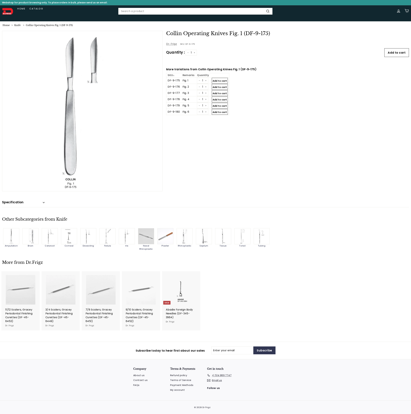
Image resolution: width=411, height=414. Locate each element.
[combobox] (195, 11)
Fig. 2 (186, 87)
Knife (17, 25)
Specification (13, 202)
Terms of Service (180, 380)
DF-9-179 (174, 105)
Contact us (140, 380)
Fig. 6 (186, 112)
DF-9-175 (174, 80)
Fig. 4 (186, 99)
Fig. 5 (186, 105)
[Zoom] (82, 111)
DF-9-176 (174, 87)
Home (21, 8)
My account (177, 390)
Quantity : (175, 52)
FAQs (136, 385)
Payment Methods (181, 385)
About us (138, 375)
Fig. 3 (186, 93)
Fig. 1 (185, 80)
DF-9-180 (174, 112)
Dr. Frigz (171, 44)
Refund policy (178, 375)
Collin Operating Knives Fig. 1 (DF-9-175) (49, 25)
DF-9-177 (174, 93)
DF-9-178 (174, 99)
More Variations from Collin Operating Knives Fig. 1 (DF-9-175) (211, 69)
